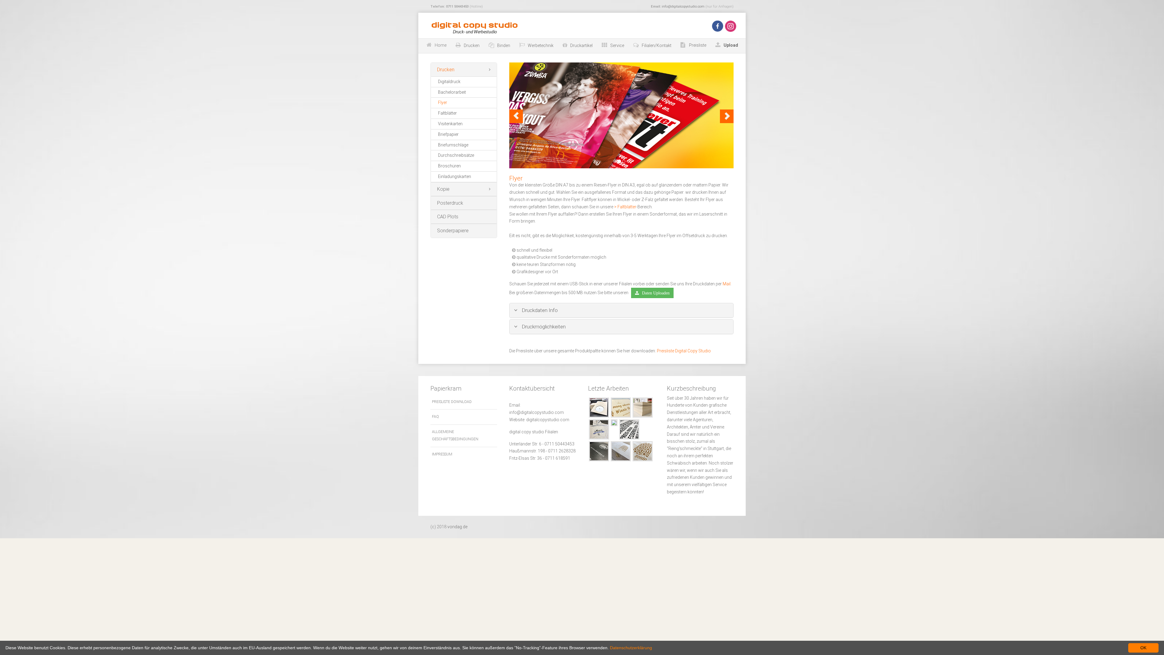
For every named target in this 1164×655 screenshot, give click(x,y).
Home (441, 45)
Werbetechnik (541, 45)
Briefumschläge (453, 145)
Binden (503, 45)
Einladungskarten (454, 176)
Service (617, 45)
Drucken (472, 45)
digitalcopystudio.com (547, 419)
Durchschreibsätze (456, 155)
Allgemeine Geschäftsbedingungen (455, 435)
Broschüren (449, 165)
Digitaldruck (449, 81)
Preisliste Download (452, 402)
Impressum (442, 454)
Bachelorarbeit (452, 92)
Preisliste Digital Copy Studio (684, 350)
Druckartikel (581, 45)
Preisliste (697, 45)
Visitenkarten (450, 123)
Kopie (443, 189)
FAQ (435, 417)
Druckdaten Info (539, 310)
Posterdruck (450, 203)
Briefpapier (448, 134)
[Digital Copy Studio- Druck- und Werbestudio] (473, 27)
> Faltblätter (625, 206)
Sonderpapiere (453, 230)
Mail (727, 283)
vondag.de (457, 526)
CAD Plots (447, 217)
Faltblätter (447, 113)
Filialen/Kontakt (656, 45)
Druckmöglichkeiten (543, 327)
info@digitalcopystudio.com (683, 6)
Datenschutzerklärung (631, 647)
